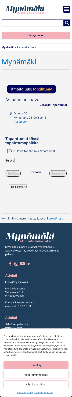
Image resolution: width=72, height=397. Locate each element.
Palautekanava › (14, 327)
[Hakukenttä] (33, 23)
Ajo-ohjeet (20, 122)
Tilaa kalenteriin (18, 186)
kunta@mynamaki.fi (16, 281)
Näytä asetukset (36, 384)
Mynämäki (19, 62)
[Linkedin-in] (28, 264)
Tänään (36, 172)
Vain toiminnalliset (36, 374)
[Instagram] (16, 264)
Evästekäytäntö (25, 392)
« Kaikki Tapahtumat (53, 105)
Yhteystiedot (36, 35)
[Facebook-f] (10, 264)
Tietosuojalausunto (43, 392)
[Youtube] (22, 264)
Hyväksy (36, 365)
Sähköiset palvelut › (16, 324)
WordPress (56, 218)
